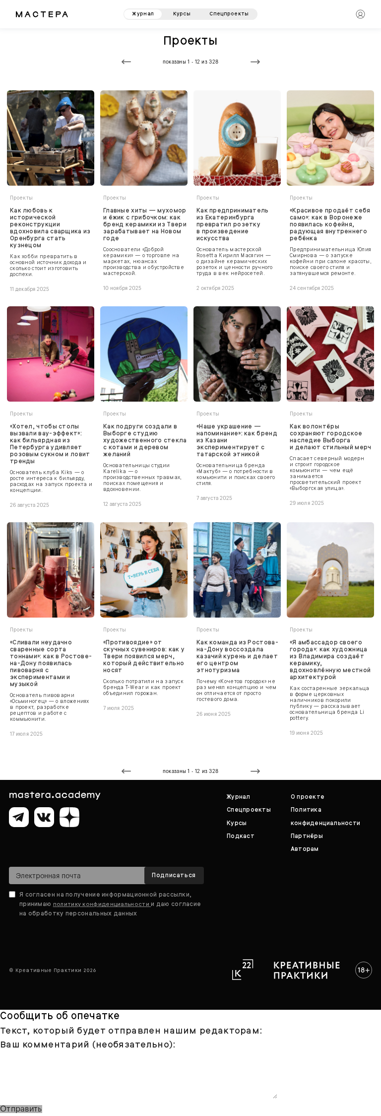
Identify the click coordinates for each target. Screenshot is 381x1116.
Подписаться (174, 875)
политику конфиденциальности (102, 904)
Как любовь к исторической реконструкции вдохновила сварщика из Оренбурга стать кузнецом (50, 228)
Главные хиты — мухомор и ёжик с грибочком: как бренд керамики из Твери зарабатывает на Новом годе (145, 224)
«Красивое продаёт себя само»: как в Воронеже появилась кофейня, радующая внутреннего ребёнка (330, 224)
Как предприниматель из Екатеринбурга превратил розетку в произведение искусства (232, 224)
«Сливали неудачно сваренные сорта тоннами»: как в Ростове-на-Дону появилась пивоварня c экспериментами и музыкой (51, 663)
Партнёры (307, 836)
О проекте (307, 797)
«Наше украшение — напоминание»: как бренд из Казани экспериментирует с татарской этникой (236, 440)
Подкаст (240, 836)
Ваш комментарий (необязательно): (88, 1044)
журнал (143, 13)
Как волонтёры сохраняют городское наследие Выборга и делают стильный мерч (331, 437)
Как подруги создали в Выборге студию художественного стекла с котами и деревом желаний (145, 440)
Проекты (21, 198)
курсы (182, 13)
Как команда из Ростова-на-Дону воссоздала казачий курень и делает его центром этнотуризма (237, 656)
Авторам (305, 849)
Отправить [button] (21, 1109)
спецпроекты (229, 13)
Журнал (238, 797)
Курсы (237, 823)
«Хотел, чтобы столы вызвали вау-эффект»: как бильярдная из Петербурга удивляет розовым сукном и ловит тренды (50, 444)
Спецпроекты (249, 810)
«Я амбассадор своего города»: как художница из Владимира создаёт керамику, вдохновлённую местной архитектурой (330, 660)
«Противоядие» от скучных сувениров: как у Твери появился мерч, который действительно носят (144, 656)
